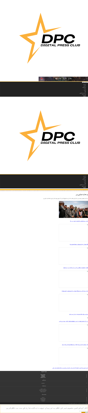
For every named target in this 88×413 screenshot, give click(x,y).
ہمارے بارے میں (43, 390)
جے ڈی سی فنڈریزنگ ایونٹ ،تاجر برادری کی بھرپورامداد (78, 314)
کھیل (85, 91)
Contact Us (43, 375)
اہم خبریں (84, 84)
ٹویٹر (43, 397)
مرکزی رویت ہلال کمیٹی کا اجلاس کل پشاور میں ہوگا (23, 190)
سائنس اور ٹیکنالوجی (83, 93)
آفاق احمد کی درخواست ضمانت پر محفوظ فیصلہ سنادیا (8, 190)
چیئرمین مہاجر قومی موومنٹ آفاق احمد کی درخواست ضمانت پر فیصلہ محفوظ (75, 291)
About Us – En (43, 377)
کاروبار (85, 90)
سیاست (85, 89)
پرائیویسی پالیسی (43, 389)
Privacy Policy (43, 374)
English (84, 96)
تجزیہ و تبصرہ (84, 94)
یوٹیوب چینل (43, 398)
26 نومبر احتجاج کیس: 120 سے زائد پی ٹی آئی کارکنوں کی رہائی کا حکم (75, 268)
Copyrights (43, 376)
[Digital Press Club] (50, 76)
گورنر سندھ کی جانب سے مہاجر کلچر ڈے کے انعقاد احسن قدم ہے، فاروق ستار (75, 345)
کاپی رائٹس (43, 388)
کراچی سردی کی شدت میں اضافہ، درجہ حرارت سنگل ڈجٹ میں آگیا (40, 190)
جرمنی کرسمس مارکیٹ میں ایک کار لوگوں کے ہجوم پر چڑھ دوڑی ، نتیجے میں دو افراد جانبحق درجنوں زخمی (64, 190)
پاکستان (85, 86)
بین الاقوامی (84, 87)
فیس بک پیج (43, 399)
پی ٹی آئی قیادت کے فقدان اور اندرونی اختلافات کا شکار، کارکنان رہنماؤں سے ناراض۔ (73, 321)
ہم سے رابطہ (42, 391)
